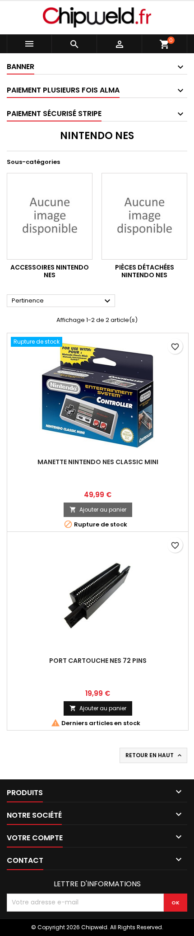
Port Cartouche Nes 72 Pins (98, 660)
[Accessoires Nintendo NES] (49, 216)
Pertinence (62, 301)
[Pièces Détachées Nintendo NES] (144, 216)
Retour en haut (154, 755)
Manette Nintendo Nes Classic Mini (97, 461)
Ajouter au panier (97, 509)
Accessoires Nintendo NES (49, 271)
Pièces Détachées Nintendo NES (144, 271)
